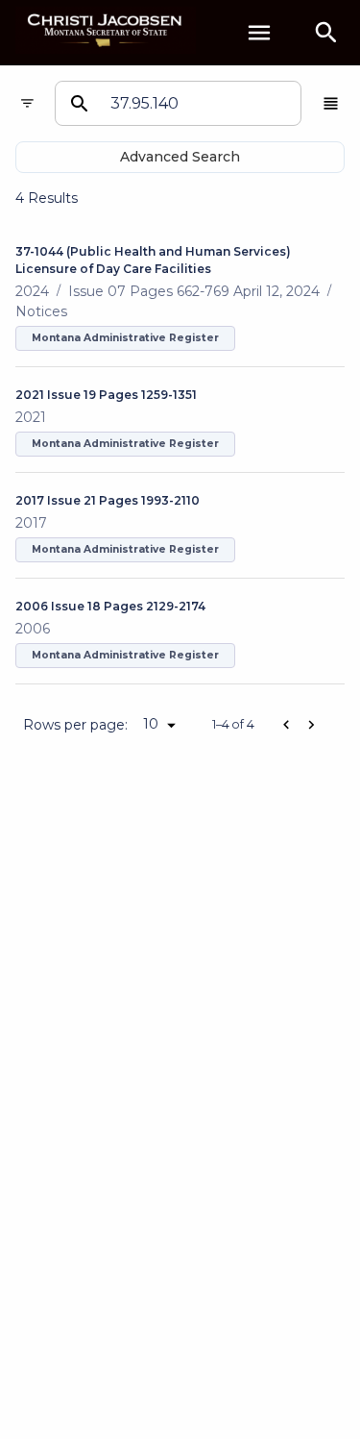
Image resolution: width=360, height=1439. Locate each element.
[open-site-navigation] (259, 32)
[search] (326, 32)
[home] (105, 32)
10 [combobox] (150, 723)
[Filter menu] (27, 103)
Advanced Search (180, 156)
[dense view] (331, 103)
